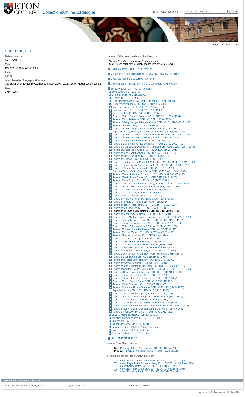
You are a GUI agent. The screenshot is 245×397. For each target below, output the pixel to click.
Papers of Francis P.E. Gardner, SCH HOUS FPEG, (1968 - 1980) (146, 186)
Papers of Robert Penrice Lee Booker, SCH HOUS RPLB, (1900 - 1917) (150, 137)
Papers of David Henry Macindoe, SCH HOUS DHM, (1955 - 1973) (147, 223)
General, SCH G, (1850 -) (125, 98)
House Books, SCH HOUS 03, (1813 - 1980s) (136, 113)
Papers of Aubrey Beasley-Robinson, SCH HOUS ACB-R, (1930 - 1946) (149, 131)
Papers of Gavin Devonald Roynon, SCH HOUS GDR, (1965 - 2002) (148, 272)
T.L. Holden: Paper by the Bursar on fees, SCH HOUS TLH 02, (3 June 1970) (154, 363)
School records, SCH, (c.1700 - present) (131, 88)
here (117, 64)
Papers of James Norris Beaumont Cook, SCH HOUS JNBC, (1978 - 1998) (151, 165)
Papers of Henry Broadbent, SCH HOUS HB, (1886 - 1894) (143, 140)
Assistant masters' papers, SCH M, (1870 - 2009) (137, 318)
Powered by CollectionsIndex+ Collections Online (219, 392)
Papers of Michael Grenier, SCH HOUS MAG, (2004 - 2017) (143, 198)
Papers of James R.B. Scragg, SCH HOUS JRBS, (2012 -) (142, 275)
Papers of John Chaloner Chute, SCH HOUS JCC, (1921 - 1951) (146, 153)
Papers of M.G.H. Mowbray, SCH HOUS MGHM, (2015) (141, 238)
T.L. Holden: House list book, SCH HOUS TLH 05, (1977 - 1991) (147, 371)
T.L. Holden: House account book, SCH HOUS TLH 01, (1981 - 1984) (150, 360)
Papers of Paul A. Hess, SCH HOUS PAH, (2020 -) (138, 125)
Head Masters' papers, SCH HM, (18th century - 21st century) (143, 101)
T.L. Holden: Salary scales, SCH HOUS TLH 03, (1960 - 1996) (146, 366)
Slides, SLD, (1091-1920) (124, 338)
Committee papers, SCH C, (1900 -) (130, 95)
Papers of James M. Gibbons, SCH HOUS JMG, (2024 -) (142, 189)
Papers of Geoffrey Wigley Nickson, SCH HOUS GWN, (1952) (144, 247)
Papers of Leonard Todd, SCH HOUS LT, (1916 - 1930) (140, 290)
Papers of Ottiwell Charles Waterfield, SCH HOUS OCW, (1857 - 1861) (149, 302)
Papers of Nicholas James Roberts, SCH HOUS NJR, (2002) (144, 260)
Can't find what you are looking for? (23, 385)
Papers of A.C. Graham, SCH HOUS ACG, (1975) (138, 192)
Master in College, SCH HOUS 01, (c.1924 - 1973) (139, 107)
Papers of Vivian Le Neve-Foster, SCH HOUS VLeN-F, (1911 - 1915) (148, 220)
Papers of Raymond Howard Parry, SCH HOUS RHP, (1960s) (144, 250)
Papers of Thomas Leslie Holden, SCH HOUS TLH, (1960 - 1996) (147, 211)
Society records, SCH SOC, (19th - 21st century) (136, 327)
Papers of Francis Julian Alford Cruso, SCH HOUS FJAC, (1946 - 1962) (149, 171)
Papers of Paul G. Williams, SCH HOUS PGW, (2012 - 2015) (144, 311)
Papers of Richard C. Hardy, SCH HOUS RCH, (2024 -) (141, 202)
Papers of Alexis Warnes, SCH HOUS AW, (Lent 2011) (140, 299)
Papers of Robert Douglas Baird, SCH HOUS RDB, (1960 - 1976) (146, 128)
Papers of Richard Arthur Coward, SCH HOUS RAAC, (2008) (144, 168)
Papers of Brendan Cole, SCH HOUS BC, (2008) (138, 159)
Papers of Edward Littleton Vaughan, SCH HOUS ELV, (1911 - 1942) (148, 296)
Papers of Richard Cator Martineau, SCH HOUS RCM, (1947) (144, 229)
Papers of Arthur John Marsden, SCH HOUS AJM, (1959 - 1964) (145, 226)
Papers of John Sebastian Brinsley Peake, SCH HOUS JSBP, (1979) (148, 253)
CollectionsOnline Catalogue (68, 12)
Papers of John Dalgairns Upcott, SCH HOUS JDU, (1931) (143, 293)
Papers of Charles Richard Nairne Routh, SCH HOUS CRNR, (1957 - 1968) (152, 269)
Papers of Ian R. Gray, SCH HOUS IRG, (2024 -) (137, 195)
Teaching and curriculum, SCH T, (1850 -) (133, 333)
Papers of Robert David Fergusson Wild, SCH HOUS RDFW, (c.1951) (148, 308)
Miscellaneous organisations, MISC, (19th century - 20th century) (144, 83)
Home (155, 12)
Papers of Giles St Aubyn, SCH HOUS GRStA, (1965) (140, 284)
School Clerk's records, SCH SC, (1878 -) (133, 324)
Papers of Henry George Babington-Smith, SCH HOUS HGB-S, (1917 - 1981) (152, 122)
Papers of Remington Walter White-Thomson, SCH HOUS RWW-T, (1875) (151, 305)
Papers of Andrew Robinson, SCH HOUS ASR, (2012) (140, 263)
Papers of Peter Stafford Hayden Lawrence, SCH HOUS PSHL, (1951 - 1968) (152, 217)
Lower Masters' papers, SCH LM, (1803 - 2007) (136, 315)
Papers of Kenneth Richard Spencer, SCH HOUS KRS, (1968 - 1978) (148, 287)
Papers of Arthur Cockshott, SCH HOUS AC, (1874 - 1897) (142, 156)
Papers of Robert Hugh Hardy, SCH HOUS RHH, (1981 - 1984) (145, 205)
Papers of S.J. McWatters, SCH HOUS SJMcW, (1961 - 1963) (144, 232)
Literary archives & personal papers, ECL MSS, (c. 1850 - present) (145, 74)
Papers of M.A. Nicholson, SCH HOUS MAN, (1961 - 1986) (143, 244)
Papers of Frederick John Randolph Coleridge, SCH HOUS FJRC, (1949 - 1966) (154, 162)
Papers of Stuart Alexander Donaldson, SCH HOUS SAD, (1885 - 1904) (149, 174)
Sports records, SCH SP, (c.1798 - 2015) (132, 330)
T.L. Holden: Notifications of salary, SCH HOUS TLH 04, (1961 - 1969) (150, 368)
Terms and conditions (139, 385)
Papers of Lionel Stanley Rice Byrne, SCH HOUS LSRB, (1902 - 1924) (149, 143)
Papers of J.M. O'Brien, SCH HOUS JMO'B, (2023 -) (139, 241)
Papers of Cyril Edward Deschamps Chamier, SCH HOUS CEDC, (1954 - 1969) (154, 147)
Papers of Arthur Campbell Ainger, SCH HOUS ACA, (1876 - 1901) (147, 116)
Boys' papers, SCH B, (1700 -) (127, 92)
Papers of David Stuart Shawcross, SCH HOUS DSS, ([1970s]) (145, 278)
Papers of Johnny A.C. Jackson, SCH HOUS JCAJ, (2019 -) (143, 214)
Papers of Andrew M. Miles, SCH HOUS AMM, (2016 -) (141, 235)
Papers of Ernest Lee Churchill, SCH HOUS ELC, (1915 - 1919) (145, 150)
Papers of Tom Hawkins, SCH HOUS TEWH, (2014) (139, 208)
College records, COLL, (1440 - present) (131, 69)
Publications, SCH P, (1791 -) (127, 321)
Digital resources (75, 385)
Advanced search (170, 12)
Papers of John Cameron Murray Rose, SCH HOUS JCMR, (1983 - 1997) (150, 266)
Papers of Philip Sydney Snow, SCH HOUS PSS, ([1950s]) (143, 281)
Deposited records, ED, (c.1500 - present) (132, 79)
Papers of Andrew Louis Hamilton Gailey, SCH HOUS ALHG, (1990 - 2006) (151, 183)
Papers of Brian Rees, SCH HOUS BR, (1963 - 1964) (140, 257)
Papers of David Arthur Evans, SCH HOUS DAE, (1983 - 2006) (145, 177)
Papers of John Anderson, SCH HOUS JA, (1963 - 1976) (142, 119)
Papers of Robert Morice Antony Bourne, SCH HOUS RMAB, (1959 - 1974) (151, 134)
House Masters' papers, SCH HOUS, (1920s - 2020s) (139, 104)
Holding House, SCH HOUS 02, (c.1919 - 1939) (137, 110)
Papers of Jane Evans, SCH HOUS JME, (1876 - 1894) (141, 180)
